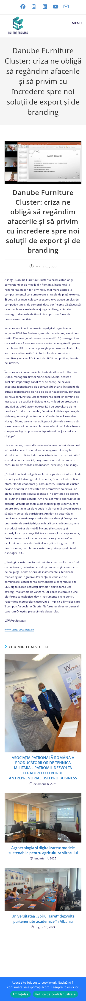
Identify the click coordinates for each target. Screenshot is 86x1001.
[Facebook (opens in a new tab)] (23, 6)
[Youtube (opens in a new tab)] (55, 6)
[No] (80, 989)
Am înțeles (20, 994)
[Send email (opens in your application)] (65, 6)
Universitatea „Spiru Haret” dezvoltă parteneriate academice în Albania (43, 919)
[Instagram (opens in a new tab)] (33, 6)
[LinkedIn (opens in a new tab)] (44, 6)
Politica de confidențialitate (55, 994)
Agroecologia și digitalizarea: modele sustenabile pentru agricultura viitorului (43, 850)
